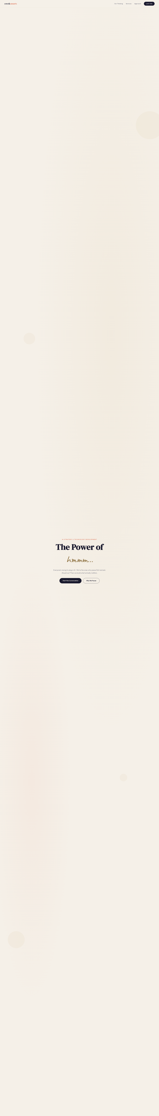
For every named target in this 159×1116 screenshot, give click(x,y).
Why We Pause (91, 581)
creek (10, 3)
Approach (137, 4)
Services (128, 4)
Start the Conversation (70, 581)
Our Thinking (118, 4)
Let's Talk (149, 4)
